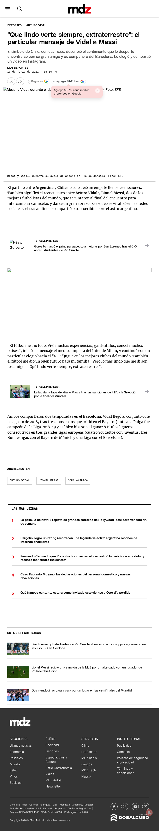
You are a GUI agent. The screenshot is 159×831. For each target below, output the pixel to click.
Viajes (50, 774)
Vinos (14, 776)
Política (50, 739)
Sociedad (52, 745)
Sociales (16, 783)
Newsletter (53, 786)
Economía (17, 752)
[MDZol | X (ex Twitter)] (145, 806)
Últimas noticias (21, 745)
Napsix (86, 776)
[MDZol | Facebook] (114, 806)
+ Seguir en (36, 81)
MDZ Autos (53, 780)
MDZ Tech (88, 770)
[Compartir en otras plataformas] (20, 81)
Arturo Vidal (20, 480)
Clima (85, 745)
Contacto (123, 752)
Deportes (14, 25)
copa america (78, 480)
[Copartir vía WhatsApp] (11, 81)
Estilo (13, 770)
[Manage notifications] (149, 812)
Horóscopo (89, 752)
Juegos (86, 764)
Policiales (16, 758)
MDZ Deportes (17, 68)
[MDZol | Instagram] (124, 806)
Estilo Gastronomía (59, 768)
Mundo (15, 764)
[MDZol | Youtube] (135, 806)
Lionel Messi (49, 480)
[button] (7, 8)
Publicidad (124, 745)
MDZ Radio (89, 758)
